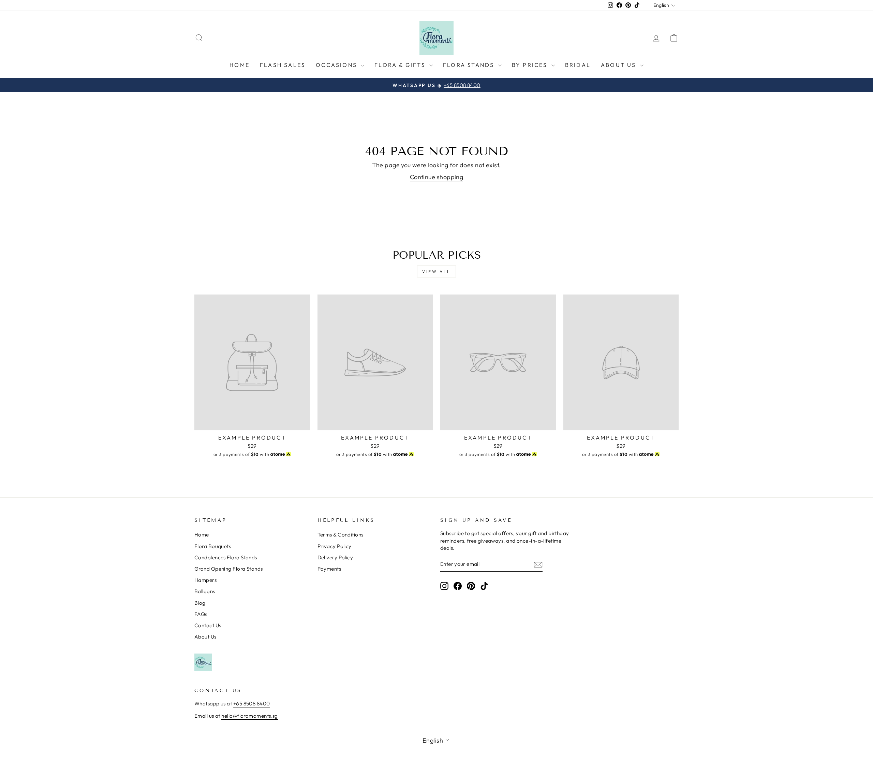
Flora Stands (470, 64)
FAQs (200, 614)
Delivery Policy (335, 557)
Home (240, 64)
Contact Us (207, 625)
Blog (200, 603)
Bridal (578, 64)
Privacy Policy (334, 546)
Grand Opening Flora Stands (228, 568)
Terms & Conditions (340, 534)
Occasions (337, 64)
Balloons (204, 591)
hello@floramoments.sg (249, 716)
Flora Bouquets (212, 546)
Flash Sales (283, 64)
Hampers (205, 580)
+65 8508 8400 (251, 703)
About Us (619, 64)
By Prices (531, 64)
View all (436, 271)
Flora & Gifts (401, 64)
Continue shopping (436, 177)
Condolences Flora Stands (225, 557)
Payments (329, 568)
